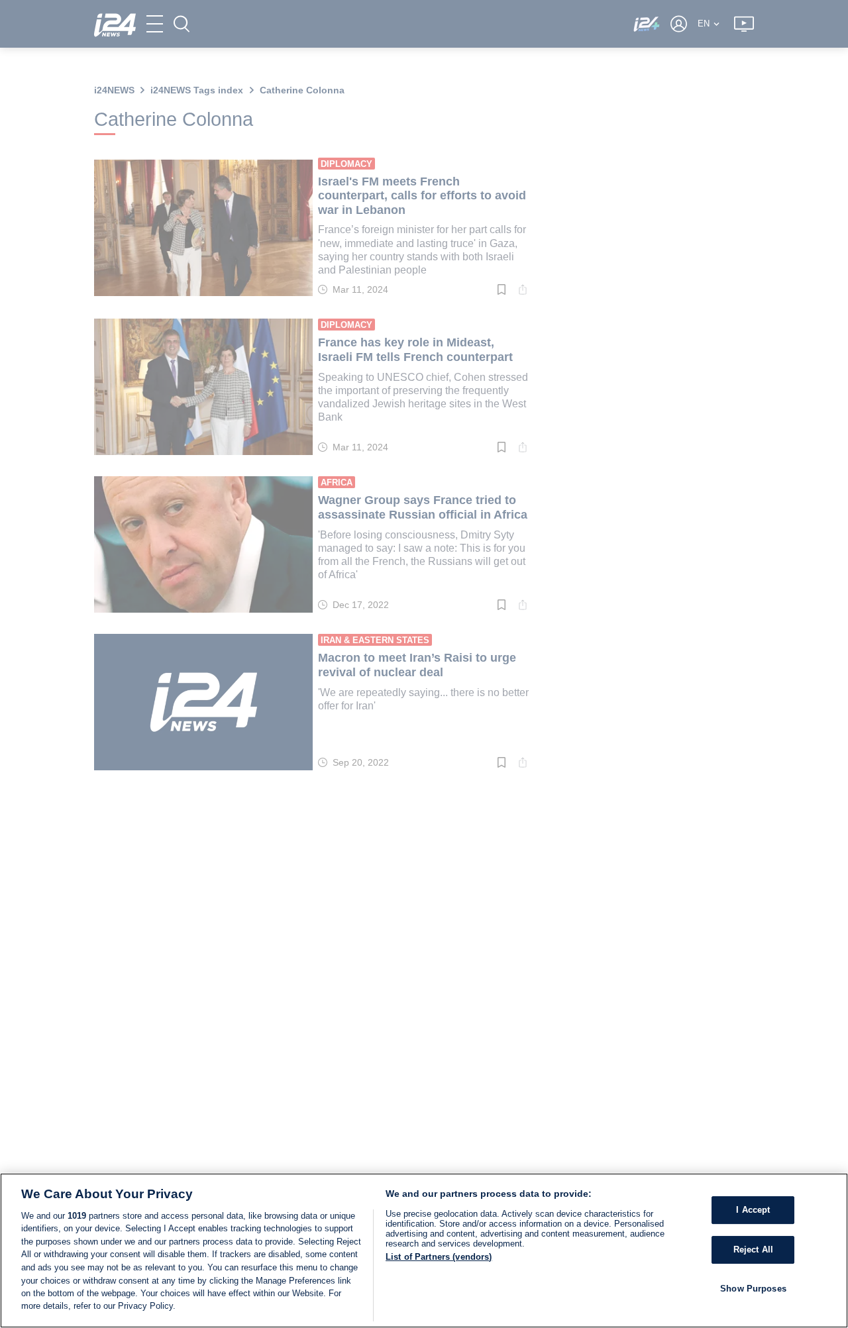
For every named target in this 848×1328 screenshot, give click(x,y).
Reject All (753, 1249)
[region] (424, 1250)
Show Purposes (753, 1288)
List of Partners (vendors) (439, 1257)
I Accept (753, 1210)
